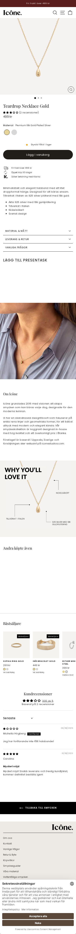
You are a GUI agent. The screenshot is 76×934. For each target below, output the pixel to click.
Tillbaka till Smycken (41, 807)
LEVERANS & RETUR (17, 239)
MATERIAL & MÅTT (16, 230)
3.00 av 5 (47, 701)
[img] (10, 728)
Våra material (11, 871)
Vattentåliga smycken (15, 877)
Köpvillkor (8, 860)
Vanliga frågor (11, 849)
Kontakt (7, 843)
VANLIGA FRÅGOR (16, 247)
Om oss (7, 838)
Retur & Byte (9, 854)
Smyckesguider (11, 865)
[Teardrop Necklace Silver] (14, 132)
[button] (11, 112)
